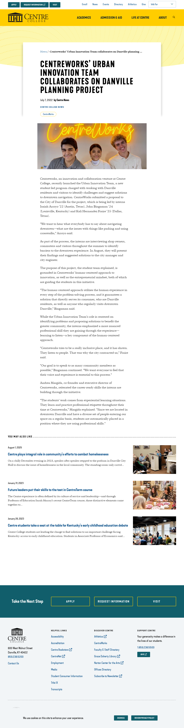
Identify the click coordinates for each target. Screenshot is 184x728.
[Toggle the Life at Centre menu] (140, 20)
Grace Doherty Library (105, 656)
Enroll (84, 4)
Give (144, 4)
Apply (13, 5)
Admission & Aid (111, 18)
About (163, 18)
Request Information (33, 5)
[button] (173, 18)
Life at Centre (140, 18)
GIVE (142, 654)
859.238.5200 (15, 656)
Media (54, 669)
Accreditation (57, 643)
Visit (55, 5)
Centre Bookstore (59, 649)
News (95, 4)
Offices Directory (102, 669)
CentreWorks (48, 114)
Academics (84, 18)
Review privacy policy (144, 718)
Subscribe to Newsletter (106, 676)
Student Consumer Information (67, 676)
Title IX (54, 682)
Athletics (132, 4)
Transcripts (56, 689)
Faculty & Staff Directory (106, 649)
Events (106, 4)
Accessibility (57, 636)
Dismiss (121, 718)
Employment (57, 663)
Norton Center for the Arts (107, 663)
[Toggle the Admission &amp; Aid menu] (111, 20)
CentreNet (56, 656)
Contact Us (13, 663)
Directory (118, 4)
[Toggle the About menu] (162, 20)
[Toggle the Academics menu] (84, 20)
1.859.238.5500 (145, 647)
